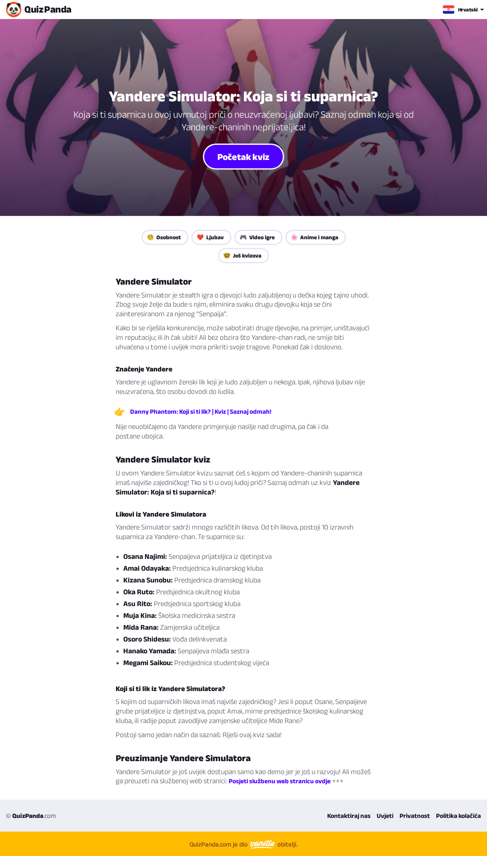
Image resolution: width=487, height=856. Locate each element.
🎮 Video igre (257, 237)
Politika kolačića (458, 815)
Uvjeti (385, 815)
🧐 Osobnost (164, 237)
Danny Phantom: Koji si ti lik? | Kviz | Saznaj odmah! (200, 411)
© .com (31, 815)
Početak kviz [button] (243, 156)
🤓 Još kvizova (242, 255)
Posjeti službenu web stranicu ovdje (280, 781)
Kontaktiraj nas (349, 815)
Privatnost (414, 815)
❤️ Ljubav (210, 237)
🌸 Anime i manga (314, 237)
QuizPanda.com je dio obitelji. (243, 844)
